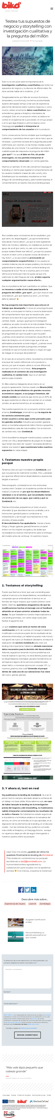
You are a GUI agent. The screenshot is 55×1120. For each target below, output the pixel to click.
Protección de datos (24, 1095)
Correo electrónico (11, 1003)
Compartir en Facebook (21, 890)
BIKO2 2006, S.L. (8, 1015)
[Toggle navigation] (51, 7)
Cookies (13, 1095)
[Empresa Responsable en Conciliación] (9, 1114)
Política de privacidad (28, 1028)
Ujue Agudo (39, 41)
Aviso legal (6, 1095)
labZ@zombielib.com (31, 861)
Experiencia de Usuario (15, 904)
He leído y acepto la (21, 1028)
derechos (35, 1018)
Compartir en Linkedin (33, 890)
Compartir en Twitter (27, 890)
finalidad (47, 1015)
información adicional (14, 1022)
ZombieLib (47, 855)
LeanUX (32, 904)
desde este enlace (33, 1024)
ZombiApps (45, 904)
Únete (49, 1095)
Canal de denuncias (38, 1095)
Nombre (7, 992)
